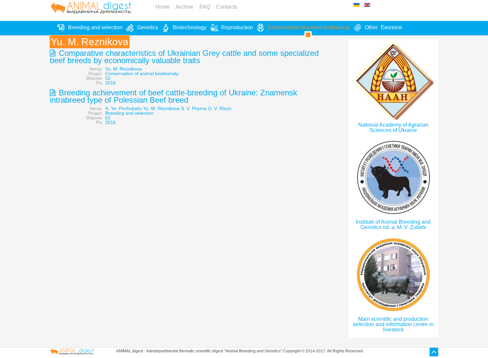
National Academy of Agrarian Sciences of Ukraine (393, 127)
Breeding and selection (129, 113)
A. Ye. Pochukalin (123, 108)
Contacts (226, 7)
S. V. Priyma (193, 108)
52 (108, 78)
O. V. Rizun (219, 108)
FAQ (205, 7)
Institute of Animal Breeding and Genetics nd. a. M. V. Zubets (393, 224)
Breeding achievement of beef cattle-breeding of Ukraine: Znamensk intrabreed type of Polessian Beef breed (173, 96)
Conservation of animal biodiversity (142, 73)
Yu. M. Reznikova (123, 68)
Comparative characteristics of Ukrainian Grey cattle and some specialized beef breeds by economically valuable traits (184, 57)
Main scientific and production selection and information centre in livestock (393, 324)
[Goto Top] (434, 352)
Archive (185, 7)
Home (162, 7)
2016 (110, 82)
